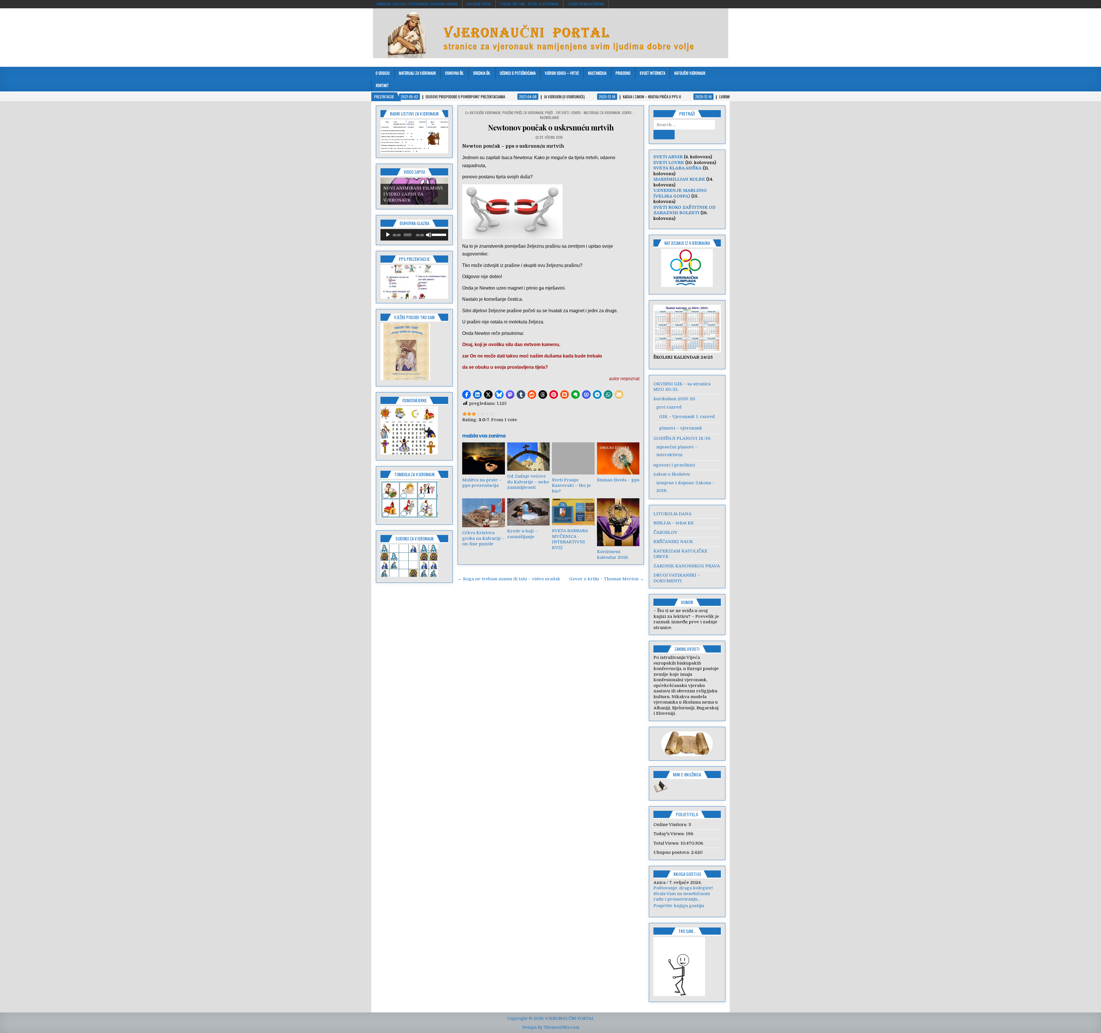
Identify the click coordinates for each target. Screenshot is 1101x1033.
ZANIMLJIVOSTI (687, 649)
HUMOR (687, 602)
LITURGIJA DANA (672, 513)
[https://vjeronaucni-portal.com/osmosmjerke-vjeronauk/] (409, 453)
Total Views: (666, 843)
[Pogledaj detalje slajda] (414, 282)
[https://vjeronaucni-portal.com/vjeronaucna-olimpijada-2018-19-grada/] (687, 268)
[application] (414, 235)
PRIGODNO (623, 73)
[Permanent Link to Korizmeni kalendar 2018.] (618, 522)
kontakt (382, 85)
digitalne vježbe (479, 4)
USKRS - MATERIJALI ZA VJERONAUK (595, 112)
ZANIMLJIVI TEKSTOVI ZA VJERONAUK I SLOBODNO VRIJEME (417, 4)
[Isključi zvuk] (429, 235)
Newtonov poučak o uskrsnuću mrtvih (551, 127)
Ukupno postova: (672, 852)
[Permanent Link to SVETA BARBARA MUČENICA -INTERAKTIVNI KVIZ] (573, 511)
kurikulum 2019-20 (674, 398)
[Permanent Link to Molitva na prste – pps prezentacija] (483, 458)
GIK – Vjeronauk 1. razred (687, 416)
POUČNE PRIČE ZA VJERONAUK (522, 112)
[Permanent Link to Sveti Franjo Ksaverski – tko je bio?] (573, 458)
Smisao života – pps (618, 480)
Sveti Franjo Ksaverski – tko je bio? (571, 485)
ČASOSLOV (665, 532)
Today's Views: (669, 833)
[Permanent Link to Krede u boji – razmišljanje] (528, 512)
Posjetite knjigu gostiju (678, 911)
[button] (466, 394)
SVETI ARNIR (668, 156)
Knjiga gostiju (687, 874)
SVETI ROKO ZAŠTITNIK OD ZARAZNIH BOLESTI (684, 210)
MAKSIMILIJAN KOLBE (679, 179)
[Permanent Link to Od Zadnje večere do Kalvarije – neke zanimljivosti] (528, 456)
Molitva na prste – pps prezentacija (481, 482)
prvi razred (669, 407)
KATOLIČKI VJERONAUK (689, 73)
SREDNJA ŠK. (482, 73)
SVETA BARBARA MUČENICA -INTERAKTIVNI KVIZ (570, 539)
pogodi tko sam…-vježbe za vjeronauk (529, 4)
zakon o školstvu (671, 474)
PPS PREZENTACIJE (414, 259)
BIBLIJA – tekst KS (673, 523)
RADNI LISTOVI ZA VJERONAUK (414, 113)
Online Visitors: (670, 824)
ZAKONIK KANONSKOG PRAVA (686, 566)
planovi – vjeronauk (680, 428)
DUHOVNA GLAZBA (414, 223)
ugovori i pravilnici (674, 465)
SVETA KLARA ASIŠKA (677, 168)
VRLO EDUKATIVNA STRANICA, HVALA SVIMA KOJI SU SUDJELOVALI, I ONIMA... (687, 899)
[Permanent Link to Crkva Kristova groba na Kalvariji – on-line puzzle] (483, 512)
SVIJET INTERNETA (652, 73)
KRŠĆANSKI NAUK (673, 541)
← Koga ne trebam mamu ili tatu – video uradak (509, 578)
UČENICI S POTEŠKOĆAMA (518, 73)
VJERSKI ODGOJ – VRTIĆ (562, 73)
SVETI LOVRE (668, 162)
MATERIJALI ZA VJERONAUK (417, 73)
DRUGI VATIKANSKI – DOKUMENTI (676, 578)
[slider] (438, 234)
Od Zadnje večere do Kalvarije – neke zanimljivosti (528, 482)
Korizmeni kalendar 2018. (612, 554)
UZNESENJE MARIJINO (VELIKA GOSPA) (680, 193)
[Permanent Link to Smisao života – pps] (618, 458)
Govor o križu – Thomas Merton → (606, 578)
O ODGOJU (383, 73)
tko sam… (687, 936)
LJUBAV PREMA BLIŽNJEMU (586, 4)
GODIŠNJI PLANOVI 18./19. (682, 438)
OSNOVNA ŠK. (454, 73)
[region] (414, 136)
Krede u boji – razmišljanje (522, 533)
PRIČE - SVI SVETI (557, 112)
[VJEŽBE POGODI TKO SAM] (405, 378)
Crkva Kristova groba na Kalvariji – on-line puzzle (483, 538)
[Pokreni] (388, 235)
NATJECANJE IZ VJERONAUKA (687, 243)
